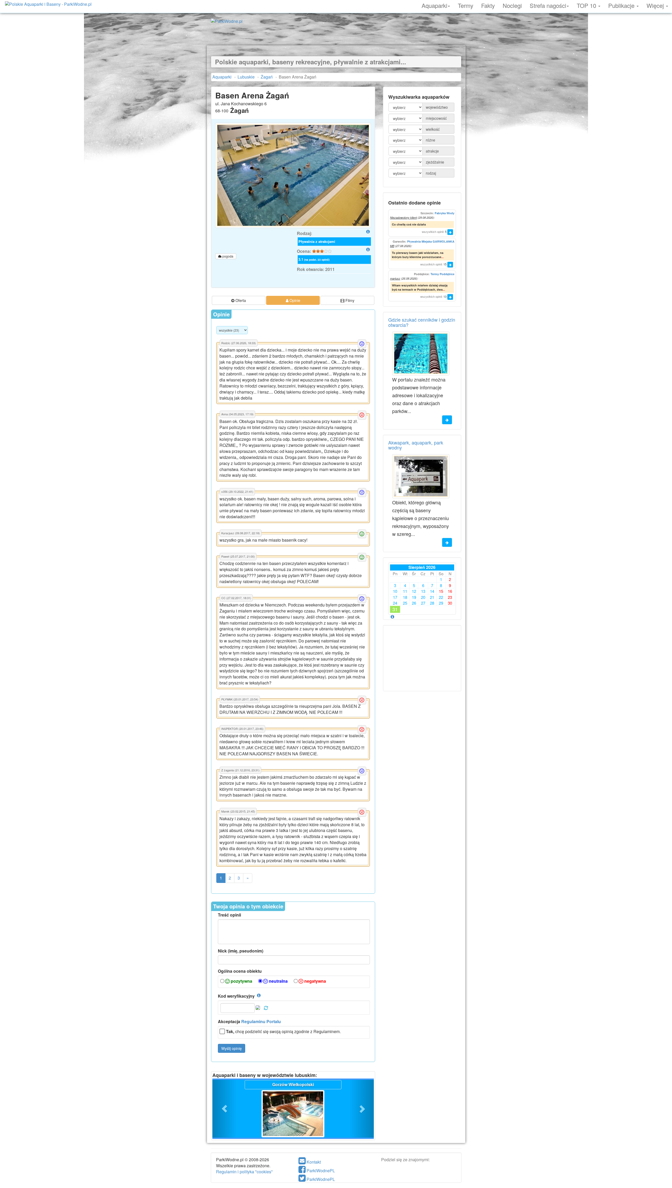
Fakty (488, 4)
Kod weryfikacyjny (236, 996)
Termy (465, 4)
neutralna (278, 981)
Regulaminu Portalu (261, 1021)
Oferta (240, 300)
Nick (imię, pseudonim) (240, 951)
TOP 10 (587, 4)
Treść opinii (229, 915)
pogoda (227, 256)
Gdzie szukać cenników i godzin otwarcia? (421, 322)
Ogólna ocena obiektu (240, 971)
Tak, (230, 1031)
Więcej (656, 4)
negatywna (314, 981)
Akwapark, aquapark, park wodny (415, 445)
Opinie (294, 300)
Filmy (349, 300)
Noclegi (512, 4)
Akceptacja (249, 1021)
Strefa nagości (548, 4)
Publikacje (622, 4)
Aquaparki (434, 4)
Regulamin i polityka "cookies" (244, 1172)
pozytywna (241, 981)
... (442, 257)
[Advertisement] (336, 33)
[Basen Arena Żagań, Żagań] (293, 175)
